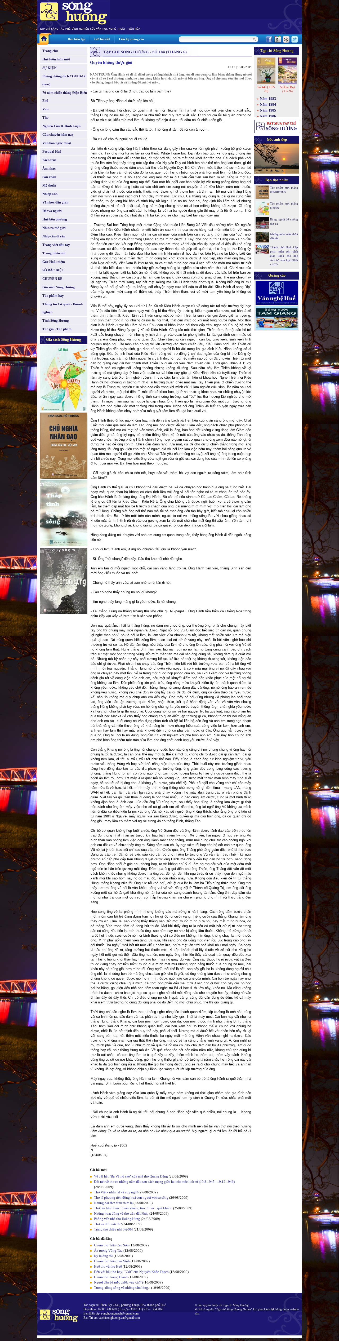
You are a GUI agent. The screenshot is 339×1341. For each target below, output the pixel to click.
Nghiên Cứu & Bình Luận (61, 126)
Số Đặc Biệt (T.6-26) (287, 89)
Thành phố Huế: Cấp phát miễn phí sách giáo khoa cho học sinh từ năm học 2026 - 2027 (284, 256)
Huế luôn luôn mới (56, 59)
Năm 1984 (268, 105)
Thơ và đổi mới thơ (108, 1224)
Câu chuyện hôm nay (58, 134)
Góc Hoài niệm (53, 262)
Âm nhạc (49, 168)
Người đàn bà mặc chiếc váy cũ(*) (118, 1282)
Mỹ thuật (49, 185)
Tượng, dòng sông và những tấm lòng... (122, 1288)
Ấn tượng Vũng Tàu (108, 1251)
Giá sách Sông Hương (58, 287)
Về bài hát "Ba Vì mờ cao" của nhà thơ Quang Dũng (131, 1176)
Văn (45, 109)
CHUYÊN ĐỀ (52, 279)
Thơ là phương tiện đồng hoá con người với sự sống (131, 1198)
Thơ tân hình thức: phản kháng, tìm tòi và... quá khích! (133, 1208)
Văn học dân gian (55, 202)
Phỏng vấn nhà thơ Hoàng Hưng (117, 1219)
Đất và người (52, 211)
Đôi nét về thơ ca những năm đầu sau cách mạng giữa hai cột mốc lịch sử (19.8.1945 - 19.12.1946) (164, 1182)
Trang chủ (50, 51)
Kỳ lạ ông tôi (103, 1256)
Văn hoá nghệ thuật (56, 143)
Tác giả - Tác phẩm (57, 329)
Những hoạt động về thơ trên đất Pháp (121, 1213)
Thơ (45, 118)
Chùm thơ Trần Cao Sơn (111, 1245)
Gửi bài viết (102, 39)
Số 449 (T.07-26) (266, 89)
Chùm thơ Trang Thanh (111, 1277)
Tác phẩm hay (53, 296)
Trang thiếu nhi (53, 253)
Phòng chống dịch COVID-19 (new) (64, 80)
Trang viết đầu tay (56, 245)
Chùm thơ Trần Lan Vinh (112, 1261)
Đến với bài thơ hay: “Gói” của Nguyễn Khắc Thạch (131, 1272)
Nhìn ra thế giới (54, 228)
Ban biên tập (76, 39)
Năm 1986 (268, 116)
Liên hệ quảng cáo (131, 39)
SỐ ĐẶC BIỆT (53, 270)
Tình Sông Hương (55, 320)
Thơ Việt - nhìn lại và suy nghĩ (116, 1192)
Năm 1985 (268, 110)
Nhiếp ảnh (49, 194)
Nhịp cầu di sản (53, 236)
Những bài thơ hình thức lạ (113, 1203)
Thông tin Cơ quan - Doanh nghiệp (62, 308)
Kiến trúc (49, 160)
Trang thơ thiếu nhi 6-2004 (113, 1229)
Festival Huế (51, 151)
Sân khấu (49, 177)
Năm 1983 (268, 99)
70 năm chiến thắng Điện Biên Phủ (64, 97)
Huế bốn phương (54, 219)
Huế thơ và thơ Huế (108, 1266)
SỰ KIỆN (49, 68)
